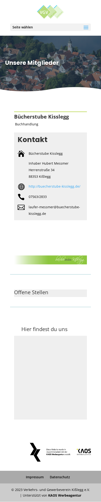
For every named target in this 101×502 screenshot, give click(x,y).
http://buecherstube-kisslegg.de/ (54, 186)
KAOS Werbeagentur (64, 495)
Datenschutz (60, 477)
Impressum (35, 477)
